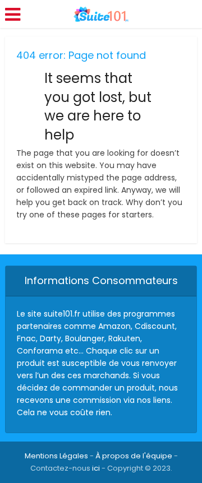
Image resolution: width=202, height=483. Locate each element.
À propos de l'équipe (133, 456)
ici (96, 468)
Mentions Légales (56, 456)
